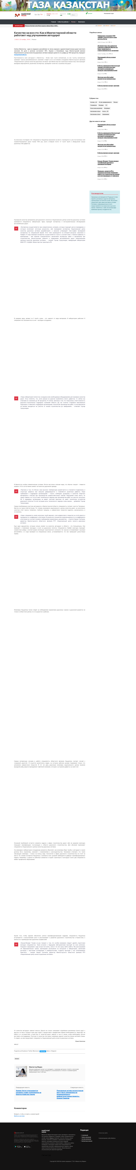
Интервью (107, 108)
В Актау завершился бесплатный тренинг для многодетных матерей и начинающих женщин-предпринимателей (109, 68)
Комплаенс (81, 22)
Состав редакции (86, 1139)
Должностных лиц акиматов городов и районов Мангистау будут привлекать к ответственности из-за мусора (108, 48)
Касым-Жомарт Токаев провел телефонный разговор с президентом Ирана (108, 162)
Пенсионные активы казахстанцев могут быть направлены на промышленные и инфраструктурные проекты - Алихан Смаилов (70, 1094)
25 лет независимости (105, 102)
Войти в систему (19, 1116)
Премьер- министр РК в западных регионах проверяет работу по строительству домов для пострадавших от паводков (108, 173)
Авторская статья (95, 111)
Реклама (101, 105)
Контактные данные (87, 1141)
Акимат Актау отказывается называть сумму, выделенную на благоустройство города (28, 1092)
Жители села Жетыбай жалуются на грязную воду (107, 78)
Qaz (38, 14)
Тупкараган (93, 105)
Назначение (105, 114)
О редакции (85, 1135)
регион (17, 1058)
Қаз (36, 14)
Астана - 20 (93, 102)
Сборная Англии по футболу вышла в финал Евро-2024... (41, 26)
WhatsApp (42, 1051)
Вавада (52, 1138)
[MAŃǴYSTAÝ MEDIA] (17, 15)
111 (106, 105)
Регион (73, 22)
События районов (63, 22)
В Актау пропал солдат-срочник (108, 85)
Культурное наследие (96, 108)
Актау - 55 (105, 111)
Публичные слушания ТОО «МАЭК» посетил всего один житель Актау (107, 37)
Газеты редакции (86, 1137)
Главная (53, 22)
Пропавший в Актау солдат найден (107, 58)
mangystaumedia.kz (20, 54)
